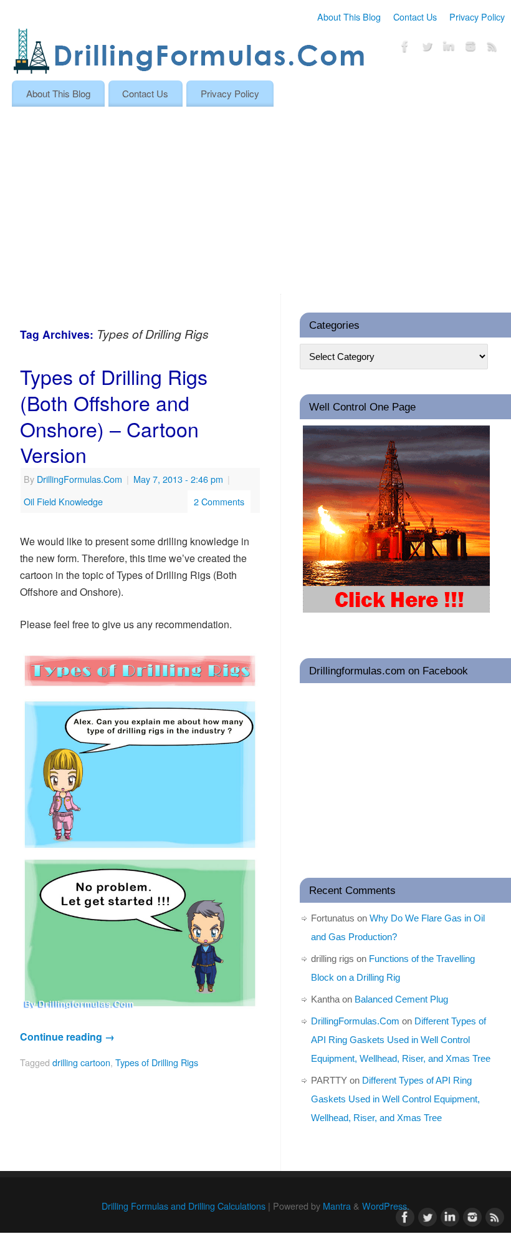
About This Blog (349, 16)
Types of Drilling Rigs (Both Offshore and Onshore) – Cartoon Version (114, 415)
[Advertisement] (255, 200)
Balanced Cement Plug (401, 999)
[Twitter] (427, 48)
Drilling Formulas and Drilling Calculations (183, 1205)
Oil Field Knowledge (63, 501)
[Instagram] (470, 48)
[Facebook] (405, 48)
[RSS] (492, 48)
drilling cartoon (81, 1062)
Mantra (337, 1205)
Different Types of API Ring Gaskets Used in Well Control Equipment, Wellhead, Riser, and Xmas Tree (400, 1040)
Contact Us (415, 16)
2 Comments (219, 501)
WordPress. (385, 1205)
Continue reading (67, 1036)
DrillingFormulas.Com (79, 478)
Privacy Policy (477, 16)
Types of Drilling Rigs (156, 1062)
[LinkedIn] (448, 48)
